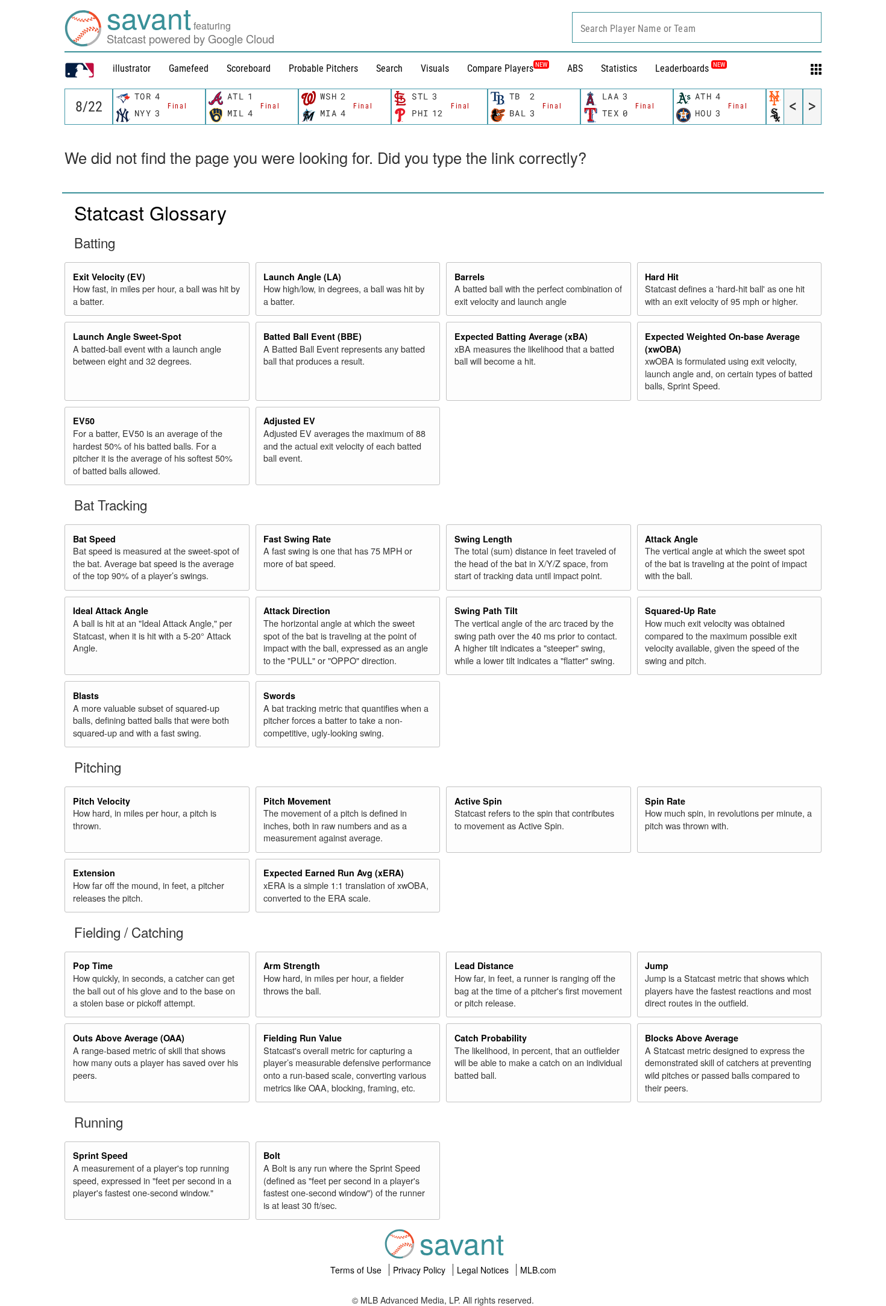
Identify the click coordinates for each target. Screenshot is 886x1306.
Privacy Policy (420, 1270)
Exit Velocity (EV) (109, 277)
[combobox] (697, 27)
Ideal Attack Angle (110, 610)
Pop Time (93, 965)
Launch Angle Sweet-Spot (127, 336)
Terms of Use (357, 1270)
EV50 (84, 421)
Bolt (271, 1155)
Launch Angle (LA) (302, 277)
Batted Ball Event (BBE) (312, 336)
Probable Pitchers (323, 68)
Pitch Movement (297, 801)
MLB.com (538, 1270)
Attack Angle (671, 539)
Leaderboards (690, 68)
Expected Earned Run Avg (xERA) (333, 873)
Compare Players (500, 68)
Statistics (619, 68)
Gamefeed (189, 68)
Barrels (469, 277)
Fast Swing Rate (297, 539)
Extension (94, 873)
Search (389, 68)
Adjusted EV (289, 421)
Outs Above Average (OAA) (128, 1038)
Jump (656, 965)
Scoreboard (249, 68)
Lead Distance (484, 965)
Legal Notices (484, 1270)
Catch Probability (490, 1038)
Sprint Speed (100, 1155)
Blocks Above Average (691, 1038)
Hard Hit (662, 277)
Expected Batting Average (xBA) (521, 336)
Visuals (435, 68)
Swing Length (483, 539)
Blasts (86, 695)
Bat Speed (94, 539)
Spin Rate (665, 801)
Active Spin (478, 801)
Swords (279, 695)
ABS (575, 68)
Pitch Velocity (101, 801)
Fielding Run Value (302, 1038)
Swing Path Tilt (486, 610)
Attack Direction (296, 610)
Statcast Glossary (150, 212)
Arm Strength (291, 965)
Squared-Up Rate (680, 610)
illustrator (132, 68)
